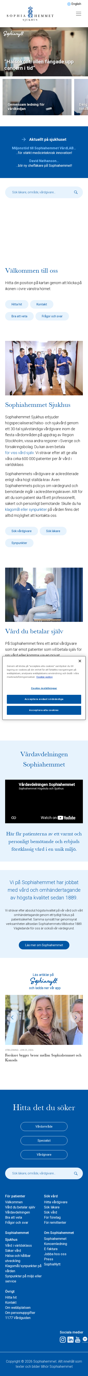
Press (48, 1259)
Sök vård (50, 1212)
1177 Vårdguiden (18, 1318)
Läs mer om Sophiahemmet (44, 945)
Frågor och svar (52, 316)
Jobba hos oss (55, 1254)
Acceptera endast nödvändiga (44, 699)
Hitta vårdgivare (55, 1202)
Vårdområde (44, 1126)
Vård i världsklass (18, 1246)
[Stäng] (80, 661)
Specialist (44, 1140)
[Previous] (12, 1017)
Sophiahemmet (55, 1239)
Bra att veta (19, 316)
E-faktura (50, 1249)
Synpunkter (19, 543)
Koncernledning (55, 1244)
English (76, 4)
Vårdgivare (44, 1154)
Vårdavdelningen (17, 1212)
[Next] (75, 1017)
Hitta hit (17, 304)
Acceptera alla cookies (44, 710)
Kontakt (42, 304)
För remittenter (55, 1223)
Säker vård (13, 1251)
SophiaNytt (52, 1264)
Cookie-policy (44, 676)
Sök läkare (53, 531)
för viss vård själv (19, 452)
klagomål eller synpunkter (26, 509)
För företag (52, 1217)
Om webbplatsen (18, 1308)
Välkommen (14, 1202)
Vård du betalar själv (20, 1207)
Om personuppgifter (20, 1313)
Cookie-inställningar (44, 688)
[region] (44, 688)
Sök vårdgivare (22, 531)
